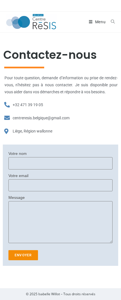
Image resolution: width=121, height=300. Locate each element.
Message (16, 197)
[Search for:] (111, 22)
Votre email (18, 175)
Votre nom (17, 153)
